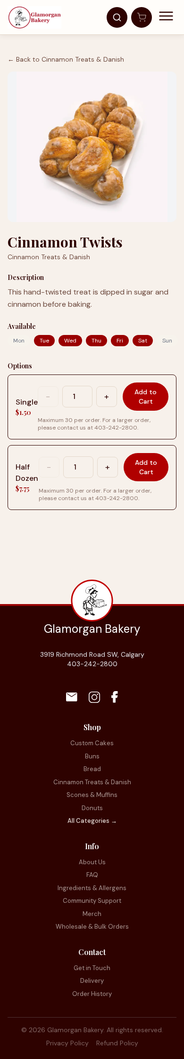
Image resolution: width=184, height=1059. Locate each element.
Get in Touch (92, 968)
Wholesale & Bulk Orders (92, 927)
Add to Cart (145, 397)
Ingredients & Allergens (92, 888)
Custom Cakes (92, 743)
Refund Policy (117, 1043)
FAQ (92, 875)
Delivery (92, 981)
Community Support (92, 901)
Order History (92, 994)
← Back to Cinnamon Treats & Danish (66, 59)
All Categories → (92, 821)
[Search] (117, 17)
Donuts (92, 808)
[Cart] (141, 17)
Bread (92, 769)
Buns (92, 756)
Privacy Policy (67, 1043)
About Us (92, 862)
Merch (92, 914)
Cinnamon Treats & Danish (92, 782)
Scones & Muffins (92, 795)
